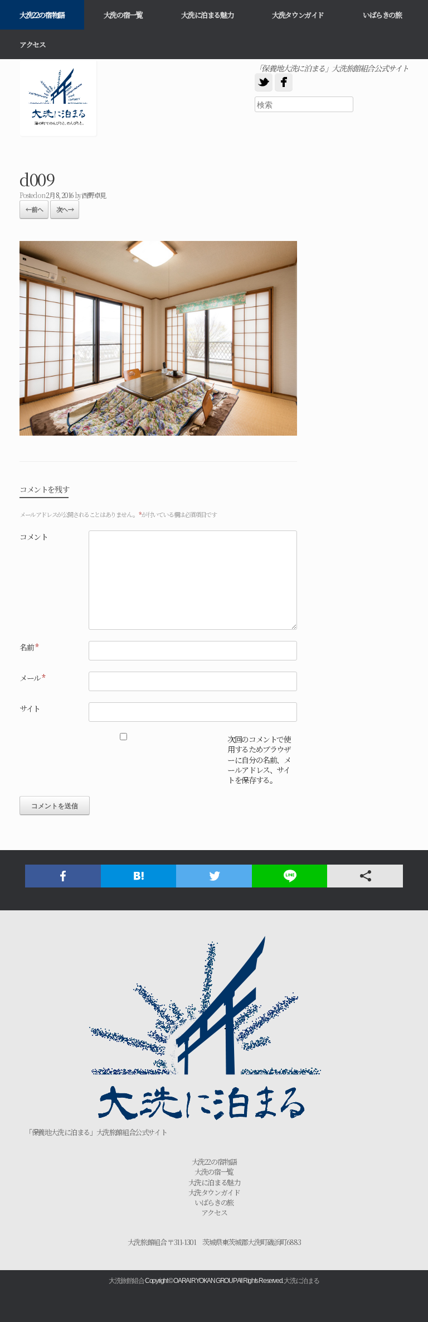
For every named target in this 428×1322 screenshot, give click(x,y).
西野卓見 (93, 195)
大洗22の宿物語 (42, 14)
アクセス (32, 44)
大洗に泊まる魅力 (207, 14)
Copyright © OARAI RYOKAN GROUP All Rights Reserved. (214, 1280)
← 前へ (34, 209)
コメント (33, 537)
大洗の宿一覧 (123, 14)
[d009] (158, 432)
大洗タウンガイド (298, 14)
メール (32, 678)
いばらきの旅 (382, 14)
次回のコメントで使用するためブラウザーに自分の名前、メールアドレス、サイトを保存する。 (258, 759)
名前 (29, 647)
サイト (30, 708)
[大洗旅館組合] (59, 98)
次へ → (64, 209)
